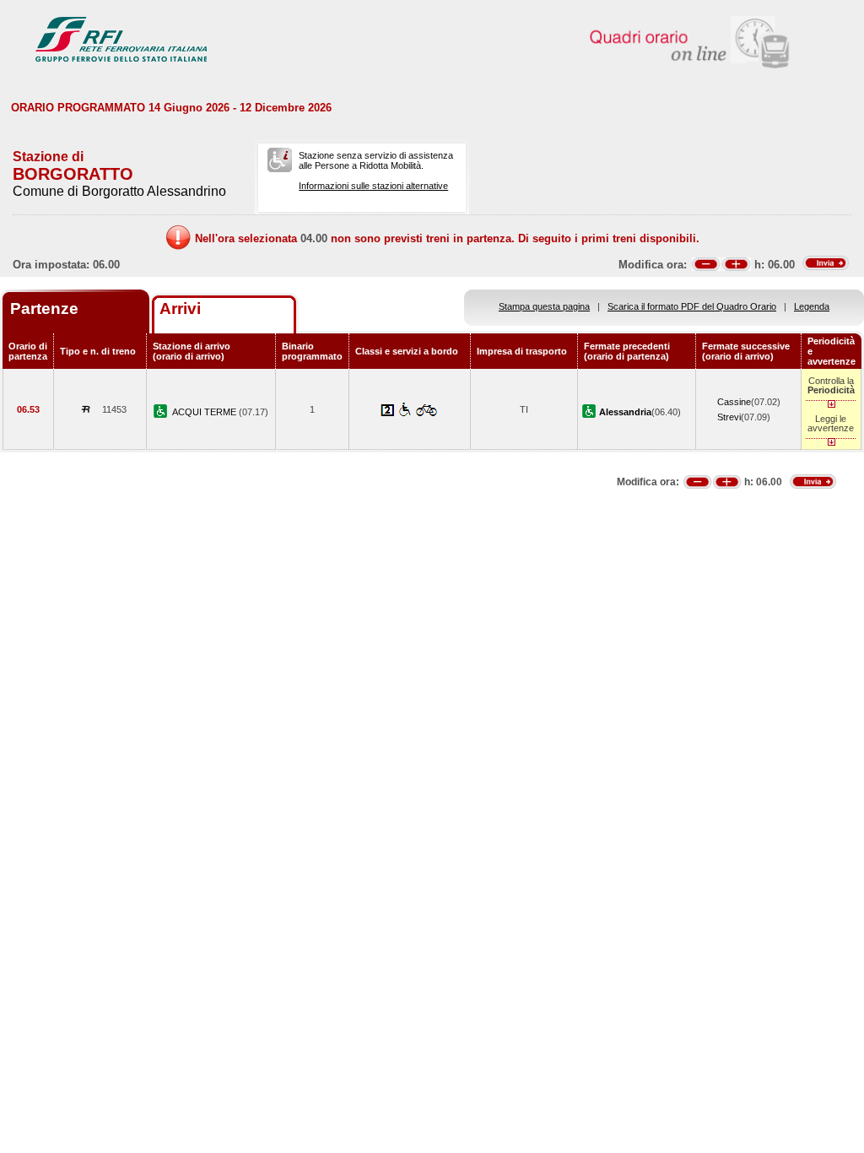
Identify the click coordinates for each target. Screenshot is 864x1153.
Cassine (734, 402)
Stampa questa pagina (544, 306)
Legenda (811, 306)
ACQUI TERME (205, 412)
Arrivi (180, 308)
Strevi (729, 417)
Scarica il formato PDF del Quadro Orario (692, 306)
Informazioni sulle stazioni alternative (373, 186)
